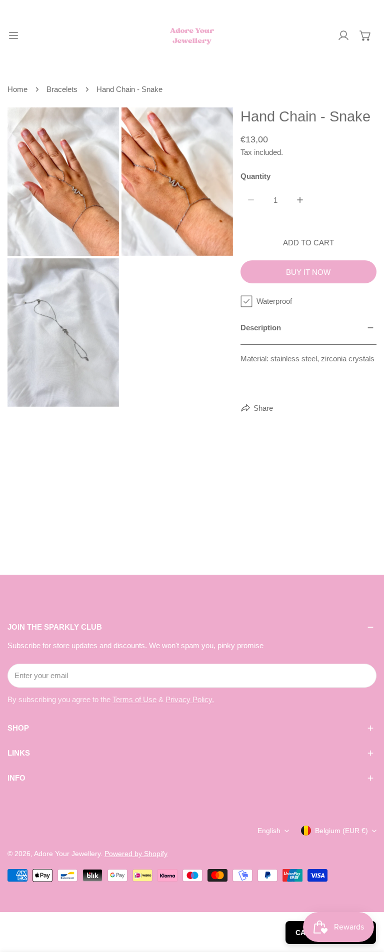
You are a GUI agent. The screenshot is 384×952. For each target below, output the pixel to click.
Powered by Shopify (136, 854)
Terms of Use (134, 699)
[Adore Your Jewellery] (192, 35)
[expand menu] (14, 35)
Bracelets (62, 89)
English (269, 831)
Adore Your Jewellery (67, 854)
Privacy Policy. (190, 699)
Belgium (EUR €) (341, 831)
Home (18, 89)
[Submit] (364, 675)
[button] (365, 35)
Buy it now (308, 272)
